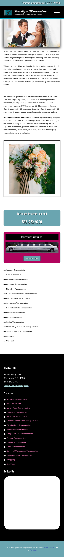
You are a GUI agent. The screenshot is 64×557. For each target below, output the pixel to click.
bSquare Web (49, 547)
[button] (56, 12)
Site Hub (33, 550)
